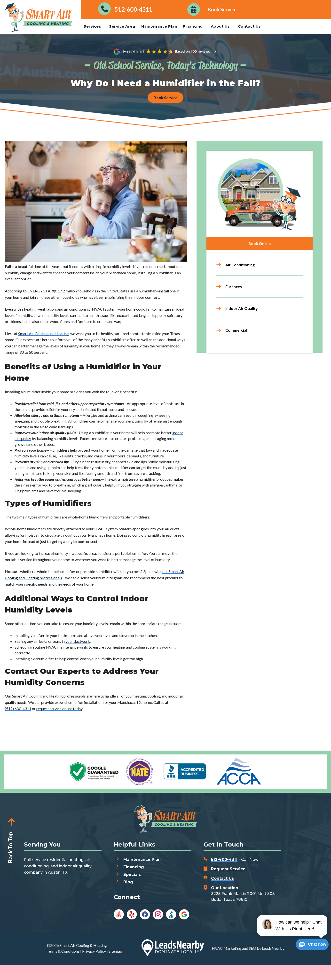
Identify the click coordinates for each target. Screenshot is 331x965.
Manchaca (96, 535)
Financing (193, 26)
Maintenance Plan (159, 26)
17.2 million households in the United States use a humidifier (107, 291)
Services (92, 26)
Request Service (228, 869)
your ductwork (77, 641)
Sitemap (115, 951)
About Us (220, 26)
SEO (252, 948)
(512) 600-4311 (18, 708)
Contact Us (249, 26)
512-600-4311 (224, 859)
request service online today (59, 708)
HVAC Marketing (226, 948)
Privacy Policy (94, 951)
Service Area (122, 26)
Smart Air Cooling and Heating (43, 333)
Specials (132, 874)
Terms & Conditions (63, 951)
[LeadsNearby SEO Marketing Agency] (173, 948)
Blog (128, 882)
